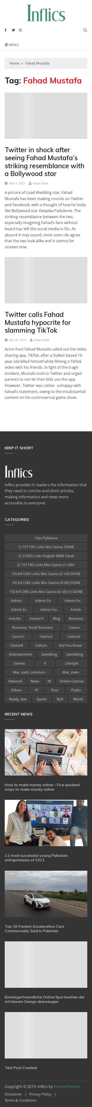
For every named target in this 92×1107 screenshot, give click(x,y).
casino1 (18, 636)
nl (49, 681)
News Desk (40, 183)
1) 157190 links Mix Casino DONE (46, 546)
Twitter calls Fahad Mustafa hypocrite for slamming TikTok (38, 322)
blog (56, 618)
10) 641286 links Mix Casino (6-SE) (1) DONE (46, 591)
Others (16, 690)
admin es (18, 609)
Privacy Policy (40, 1094)
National (15, 681)
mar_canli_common (29, 672)
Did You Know (70, 645)
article (76, 609)
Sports (41, 699)
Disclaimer (13, 1094)
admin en (43, 600)
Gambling (49, 654)
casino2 (46, 636)
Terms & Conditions (20, 1100)
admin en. (72, 600)
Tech (59, 699)
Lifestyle (71, 663)
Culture (41, 645)
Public (76, 690)
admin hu (48, 609)
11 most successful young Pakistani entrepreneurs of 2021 (36, 857)
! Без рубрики (46, 537)
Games (19, 663)
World (78, 699)
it (45, 663)
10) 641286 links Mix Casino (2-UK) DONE (46, 573)
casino (74, 627)
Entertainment (20, 654)
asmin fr (36, 618)
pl (36, 690)
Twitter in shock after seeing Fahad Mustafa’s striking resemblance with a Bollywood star (44, 162)
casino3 (73, 636)
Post (54, 690)
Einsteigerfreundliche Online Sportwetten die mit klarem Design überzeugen (44, 999)
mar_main (71, 672)
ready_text (18, 699)
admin (16, 600)
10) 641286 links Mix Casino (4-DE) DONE (46, 582)
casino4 (16, 645)
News (34, 681)
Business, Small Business (32, 627)
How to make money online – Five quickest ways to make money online (42, 787)
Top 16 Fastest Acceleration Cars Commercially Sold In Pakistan (34, 928)
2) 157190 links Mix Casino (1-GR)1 (46, 564)
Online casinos (71, 681)
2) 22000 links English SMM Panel (46, 555)
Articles (15, 618)
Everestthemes (67, 1086)
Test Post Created (21, 1067)
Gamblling (74, 654)
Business (76, 618)
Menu (13, 44)
